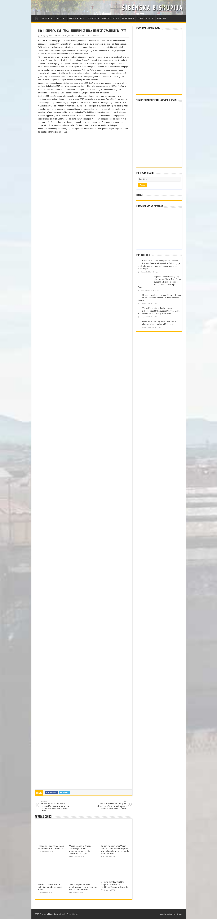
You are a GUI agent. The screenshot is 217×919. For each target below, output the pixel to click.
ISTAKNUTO (62, 36)
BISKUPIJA (47, 18)
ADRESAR (161, 18)
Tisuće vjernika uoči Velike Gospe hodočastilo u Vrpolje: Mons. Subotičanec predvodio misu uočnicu (115, 850)
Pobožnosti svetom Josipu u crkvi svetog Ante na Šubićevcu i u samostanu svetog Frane (112, 805)
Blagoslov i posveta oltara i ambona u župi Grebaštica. (51, 847)
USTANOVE (92, 18)
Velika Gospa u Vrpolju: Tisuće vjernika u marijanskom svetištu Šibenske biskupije (80, 850)
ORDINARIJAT (75, 18)
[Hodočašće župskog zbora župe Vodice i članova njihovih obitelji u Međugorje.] (139, 321)
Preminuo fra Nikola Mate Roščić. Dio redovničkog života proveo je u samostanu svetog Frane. (55, 806)
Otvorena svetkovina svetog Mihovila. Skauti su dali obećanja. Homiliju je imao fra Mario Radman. (159, 297)
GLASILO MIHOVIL (145, 18)
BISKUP (61, 18)
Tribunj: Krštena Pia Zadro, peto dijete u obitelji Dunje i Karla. (50, 887)
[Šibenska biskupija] (108, 7)
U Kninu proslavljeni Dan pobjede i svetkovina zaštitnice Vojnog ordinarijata (114, 884)
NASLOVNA (37, 18)
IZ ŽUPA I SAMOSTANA (76, 36)
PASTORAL (127, 18)
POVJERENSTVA (109, 18)
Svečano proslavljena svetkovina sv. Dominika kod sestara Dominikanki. (83, 887)
